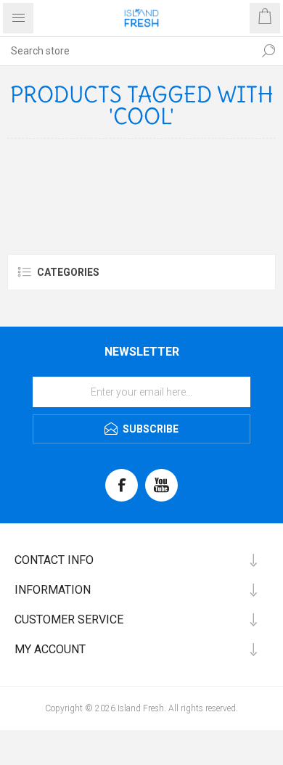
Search (268, 50)
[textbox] (127, 50)
